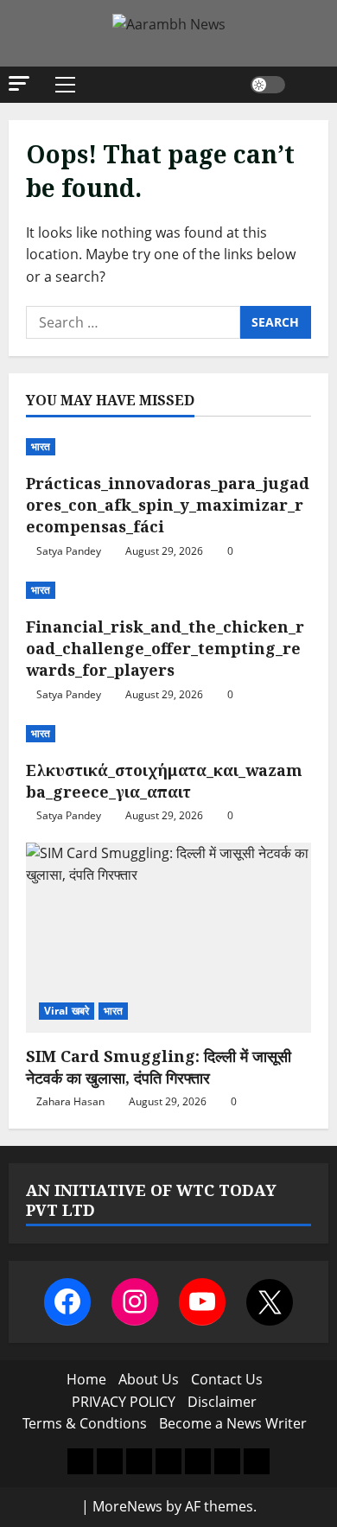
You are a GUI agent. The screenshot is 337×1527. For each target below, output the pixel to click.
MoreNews (127, 1506)
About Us (148, 1379)
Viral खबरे (66, 1010)
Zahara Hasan (70, 1101)
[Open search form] (307, 84)
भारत (40, 446)
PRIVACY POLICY (123, 1401)
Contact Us (227, 1379)
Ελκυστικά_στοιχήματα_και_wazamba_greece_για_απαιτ (164, 781)
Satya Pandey (68, 551)
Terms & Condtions (84, 1423)
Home (86, 1379)
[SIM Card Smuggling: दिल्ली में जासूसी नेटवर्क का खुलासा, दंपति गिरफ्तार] (168, 938)
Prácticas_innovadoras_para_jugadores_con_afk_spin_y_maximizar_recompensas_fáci (167, 505)
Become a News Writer (233, 1423)
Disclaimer (222, 1401)
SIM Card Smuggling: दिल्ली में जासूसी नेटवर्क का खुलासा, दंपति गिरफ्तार (158, 1067)
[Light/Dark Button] (268, 84)
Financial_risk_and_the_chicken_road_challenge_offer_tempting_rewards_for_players (165, 648)
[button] (19, 83)
